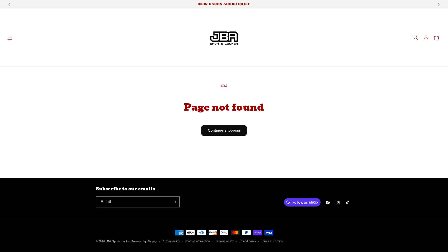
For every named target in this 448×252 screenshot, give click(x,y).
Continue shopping (224, 130)
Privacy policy (171, 241)
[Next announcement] (439, 4)
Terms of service (272, 241)
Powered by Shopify (144, 241)
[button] (10, 38)
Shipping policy (224, 241)
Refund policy (247, 241)
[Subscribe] (174, 201)
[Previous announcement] (9, 4)
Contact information (197, 241)
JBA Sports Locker (119, 241)
